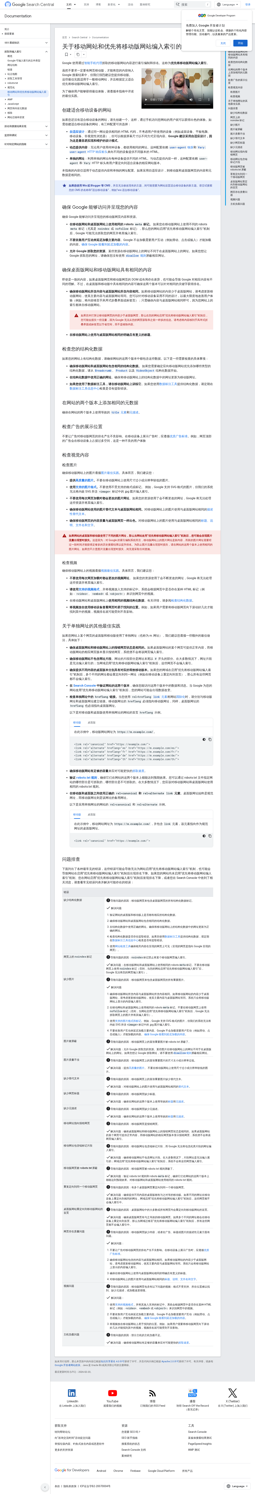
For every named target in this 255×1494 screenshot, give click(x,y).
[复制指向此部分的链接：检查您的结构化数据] (106, 349)
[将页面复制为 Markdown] (78, 54)
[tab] (77, 722)
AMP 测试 (194, 1449)
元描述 (134, 412)
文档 (68, 4)
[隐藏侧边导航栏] (45, 1487)
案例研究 (145, 4)
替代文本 (183, 1086)
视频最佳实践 (110, 570)
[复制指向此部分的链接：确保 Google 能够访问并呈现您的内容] (141, 207)
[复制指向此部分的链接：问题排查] (84, 859)
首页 (64, 37)
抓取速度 (138, 771)
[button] (24, 34)
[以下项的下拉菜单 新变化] (120, 4)
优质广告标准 (179, 436)
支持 (86, 4)
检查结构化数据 (181, 600)
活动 (130, 4)
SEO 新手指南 (130, 1437)
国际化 (180, 697)
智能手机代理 (93, 63)
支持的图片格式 (86, 487)
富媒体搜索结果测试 (200, 1437)
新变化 (112, 4)
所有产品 (187, 1470)
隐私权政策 (70, 1486)
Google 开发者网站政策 (67, 1365)
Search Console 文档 (134, 1449)
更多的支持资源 (64, 1449)
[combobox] (192, 4)
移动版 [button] (77, 722)
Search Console (84, 685)
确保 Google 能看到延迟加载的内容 (105, 244)
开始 (240, 43)
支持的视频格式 (89, 589)
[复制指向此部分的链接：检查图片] (81, 465)
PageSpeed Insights (200, 1443)
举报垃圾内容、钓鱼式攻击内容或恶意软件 (79, 1443)
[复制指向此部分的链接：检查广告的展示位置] (106, 427)
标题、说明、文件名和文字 (180, 1279)
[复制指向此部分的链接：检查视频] (81, 563)
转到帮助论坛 (62, 1431)
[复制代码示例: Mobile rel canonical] (210, 836)
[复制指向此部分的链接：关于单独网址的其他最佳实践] (124, 626)
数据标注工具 (168, 384)
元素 (119, 412)
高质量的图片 (85, 480)
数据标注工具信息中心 (84, 388)
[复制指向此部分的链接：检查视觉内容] (93, 455)
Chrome (118, 1470)
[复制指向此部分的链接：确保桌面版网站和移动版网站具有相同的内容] (155, 270)
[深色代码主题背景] (204, 739)
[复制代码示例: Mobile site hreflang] (210, 739)
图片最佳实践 (110, 473)
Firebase (135, 1470)
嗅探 (181, 147)
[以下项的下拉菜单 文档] (75, 4)
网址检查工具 (123, 946)
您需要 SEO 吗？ (131, 1431)
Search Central (40, 4)
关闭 (223, 43)
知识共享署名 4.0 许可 (113, 1361)
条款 (57, 1486)
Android (101, 1470)
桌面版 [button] (92, 722)
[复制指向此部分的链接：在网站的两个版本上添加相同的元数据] (142, 403)
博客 (98, 4)
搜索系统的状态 (131, 1443)
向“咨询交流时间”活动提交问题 (73, 1437)
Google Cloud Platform (161, 1470)
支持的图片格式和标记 (128, 1020)
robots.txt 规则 (86, 777)
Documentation (17, 16)
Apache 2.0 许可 (170, 1361)
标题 (170, 1101)
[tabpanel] (141, 748)
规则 (136, 255)
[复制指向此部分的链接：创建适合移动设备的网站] (115, 110)
